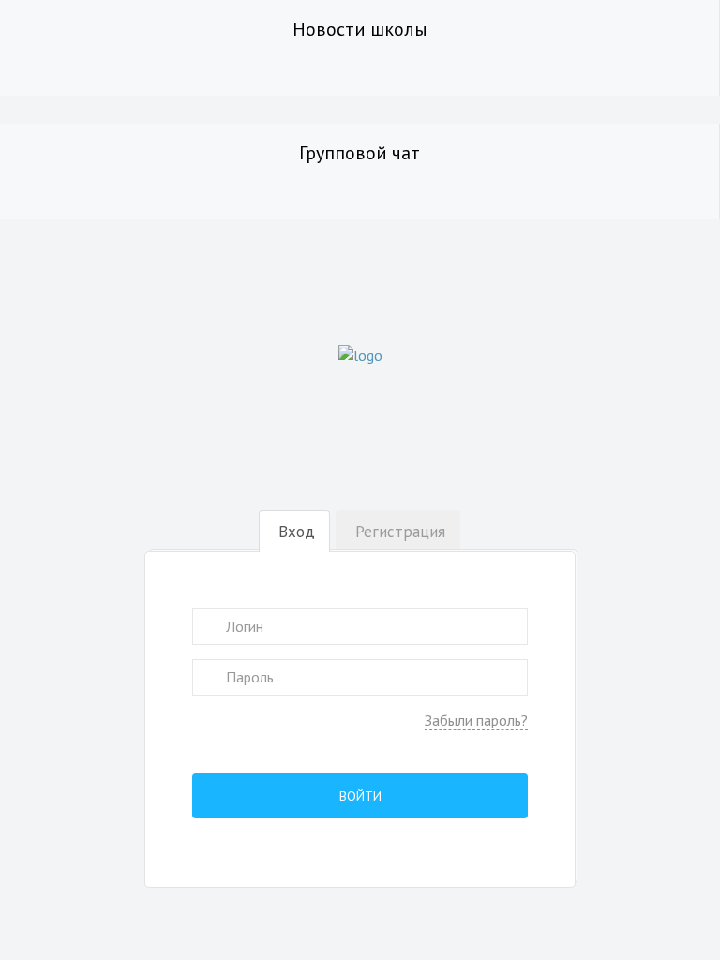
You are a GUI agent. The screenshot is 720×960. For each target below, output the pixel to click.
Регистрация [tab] (400, 531)
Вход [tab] (296, 531)
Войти (360, 796)
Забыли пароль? (476, 720)
